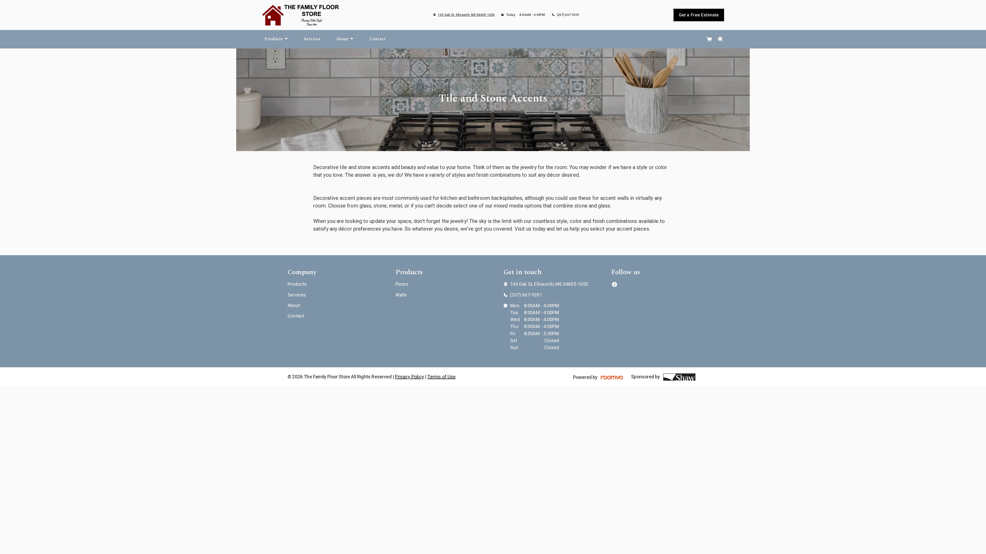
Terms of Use (441, 376)
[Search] (720, 39)
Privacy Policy (409, 376)
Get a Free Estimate (699, 15)
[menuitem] (276, 39)
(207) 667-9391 (568, 15)
